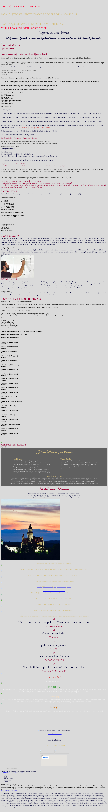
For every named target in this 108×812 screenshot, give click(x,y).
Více (2, 17)
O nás (5, 777)
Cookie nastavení (12, 790)
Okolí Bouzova (8, 780)
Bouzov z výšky (8, 778)
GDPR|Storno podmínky (10, 768)
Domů (5, 775)
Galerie (6, 781)
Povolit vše (4, 790)
